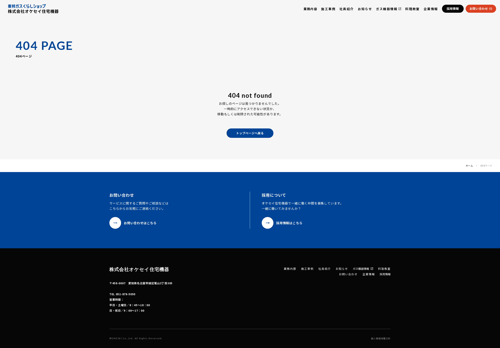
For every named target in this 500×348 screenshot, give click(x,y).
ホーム (469, 165)
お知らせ (365, 8)
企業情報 (431, 8)
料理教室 (412, 8)
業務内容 (310, 8)
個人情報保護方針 (381, 338)
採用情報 (385, 274)
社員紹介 (346, 8)
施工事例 (328, 8)
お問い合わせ (348, 274)
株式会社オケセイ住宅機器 (139, 269)
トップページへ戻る (250, 133)
